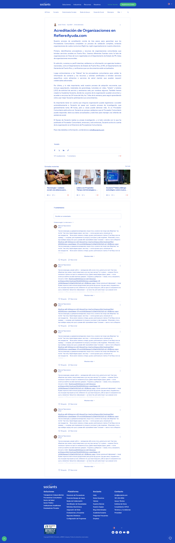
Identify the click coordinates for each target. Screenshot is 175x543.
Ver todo (127, 166)
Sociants (56, 12)
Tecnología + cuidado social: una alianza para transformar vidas (56, 189)
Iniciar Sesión (113, 5)
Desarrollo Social (99, 12)
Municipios (110, 12)
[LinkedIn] (113, 532)
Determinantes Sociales (69, 12)
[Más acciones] (120, 25)
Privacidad (117, 513)
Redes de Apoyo (85, 12)
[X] (128, 532)
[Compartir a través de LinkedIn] (63, 150)
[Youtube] (124, 532)
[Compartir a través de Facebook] (55, 150)
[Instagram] (116, 532)
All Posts (47, 12)
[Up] (4, 538)
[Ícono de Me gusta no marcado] (59, 260)
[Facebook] (120, 532)
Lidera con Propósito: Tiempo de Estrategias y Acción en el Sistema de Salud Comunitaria (86, 189)
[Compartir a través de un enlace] (68, 150)
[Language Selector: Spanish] (169, 4)
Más (118, 12)
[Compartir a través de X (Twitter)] (59, 150)
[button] (77, 4)
